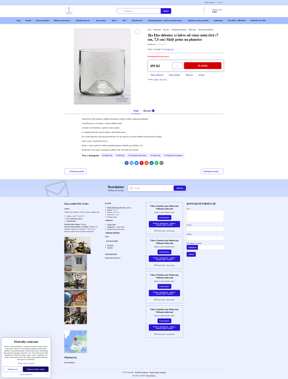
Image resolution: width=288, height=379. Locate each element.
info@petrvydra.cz (76, 218)
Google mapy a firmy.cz (112, 258)
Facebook (110, 245)
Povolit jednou (164, 217)
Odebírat (179, 188)
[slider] (161, 44)
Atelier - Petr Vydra (160, 79)
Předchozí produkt (77, 171)
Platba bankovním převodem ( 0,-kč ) (119, 207)
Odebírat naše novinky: (116, 190)
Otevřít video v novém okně (165, 231)
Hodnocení (152, 44)
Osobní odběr (111, 224)
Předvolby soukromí (141, 372)
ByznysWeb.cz (151, 375)
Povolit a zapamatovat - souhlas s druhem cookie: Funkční (164, 224)
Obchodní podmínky (113, 232)
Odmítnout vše (13, 369)
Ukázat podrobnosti (26, 374)
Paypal (109, 210)
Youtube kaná (71, 221)
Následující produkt (210, 171)
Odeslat (191, 254)
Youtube (110, 248)
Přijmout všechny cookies (35, 369)
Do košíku (203, 65)
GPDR (107, 236)
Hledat (165, 11)
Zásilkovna (111, 227)
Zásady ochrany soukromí (157, 372)
